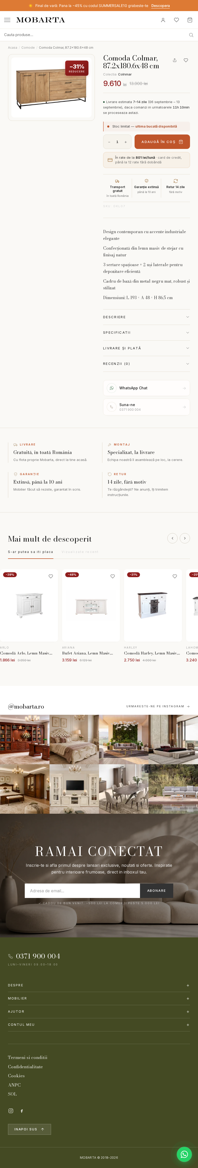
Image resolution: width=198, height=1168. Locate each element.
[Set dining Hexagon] (123, 789)
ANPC (14, 1085)
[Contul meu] (163, 20)
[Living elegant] (123, 739)
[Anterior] (172, 538)
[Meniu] (7, 20)
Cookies (16, 1075)
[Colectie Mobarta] (74, 789)
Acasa (12, 47)
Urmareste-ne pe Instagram (155, 706)
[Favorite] (176, 20)
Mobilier (99, 998)
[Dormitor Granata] (173, 739)
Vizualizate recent (80, 552)
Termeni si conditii (27, 1057)
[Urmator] (185, 538)
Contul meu (99, 1024)
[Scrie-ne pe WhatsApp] (184, 1154)
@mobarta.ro (26, 706)
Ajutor (99, 1011)
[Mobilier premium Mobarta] (25, 789)
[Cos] (189, 20)
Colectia (117, 74)
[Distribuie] (174, 60)
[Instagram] (11, 1111)
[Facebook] (21, 1111)
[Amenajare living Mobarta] (74, 739)
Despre (99, 985)
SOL (12, 1094)
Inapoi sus (25, 1129)
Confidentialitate (25, 1066)
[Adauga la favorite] (186, 60)
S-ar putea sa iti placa (31, 552)
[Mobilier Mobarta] (25, 739)
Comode (28, 47)
